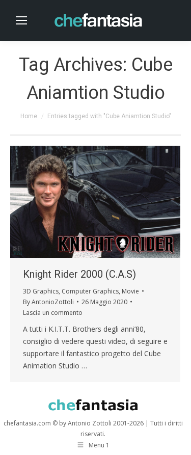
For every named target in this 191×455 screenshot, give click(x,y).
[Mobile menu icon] (21, 20)
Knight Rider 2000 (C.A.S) (79, 274)
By (48, 302)
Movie (130, 291)
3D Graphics (41, 291)
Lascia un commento (53, 312)
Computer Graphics (90, 291)
